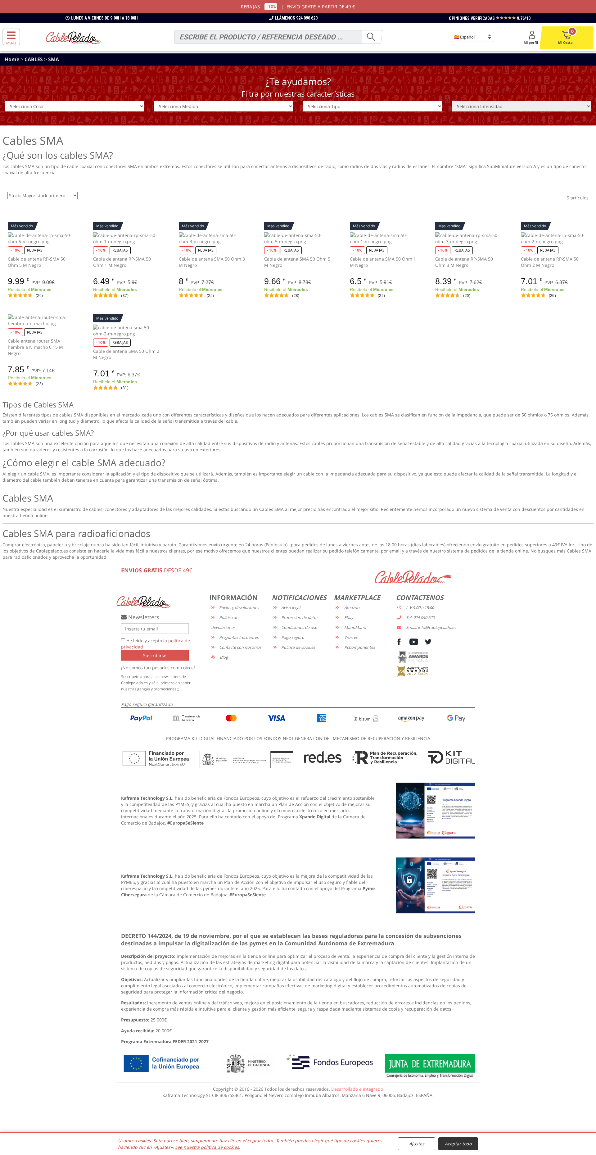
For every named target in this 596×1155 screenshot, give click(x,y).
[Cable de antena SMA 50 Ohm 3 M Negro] (212, 238)
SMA (53, 59)
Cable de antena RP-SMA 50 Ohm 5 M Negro (36, 262)
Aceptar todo (458, 1144)
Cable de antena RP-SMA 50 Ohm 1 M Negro (122, 262)
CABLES (34, 59)
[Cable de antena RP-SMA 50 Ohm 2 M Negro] (554, 238)
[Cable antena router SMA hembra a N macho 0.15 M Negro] (41, 320)
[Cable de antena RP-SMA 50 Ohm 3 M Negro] (469, 238)
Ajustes (416, 1144)
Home (12, 59)
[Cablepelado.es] (73, 37)
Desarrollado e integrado (357, 1089)
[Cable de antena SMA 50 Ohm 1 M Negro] (383, 238)
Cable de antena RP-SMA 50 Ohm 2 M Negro (550, 262)
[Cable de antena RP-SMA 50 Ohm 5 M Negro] (41, 238)
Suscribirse (154, 655)
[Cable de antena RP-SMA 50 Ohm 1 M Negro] (126, 238)
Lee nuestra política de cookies (207, 1147)
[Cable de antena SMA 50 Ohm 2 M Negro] (126, 331)
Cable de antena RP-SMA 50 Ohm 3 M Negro (464, 262)
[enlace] (435, 810)
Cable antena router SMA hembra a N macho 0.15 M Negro (35, 347)
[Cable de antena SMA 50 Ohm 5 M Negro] (298, 238)
